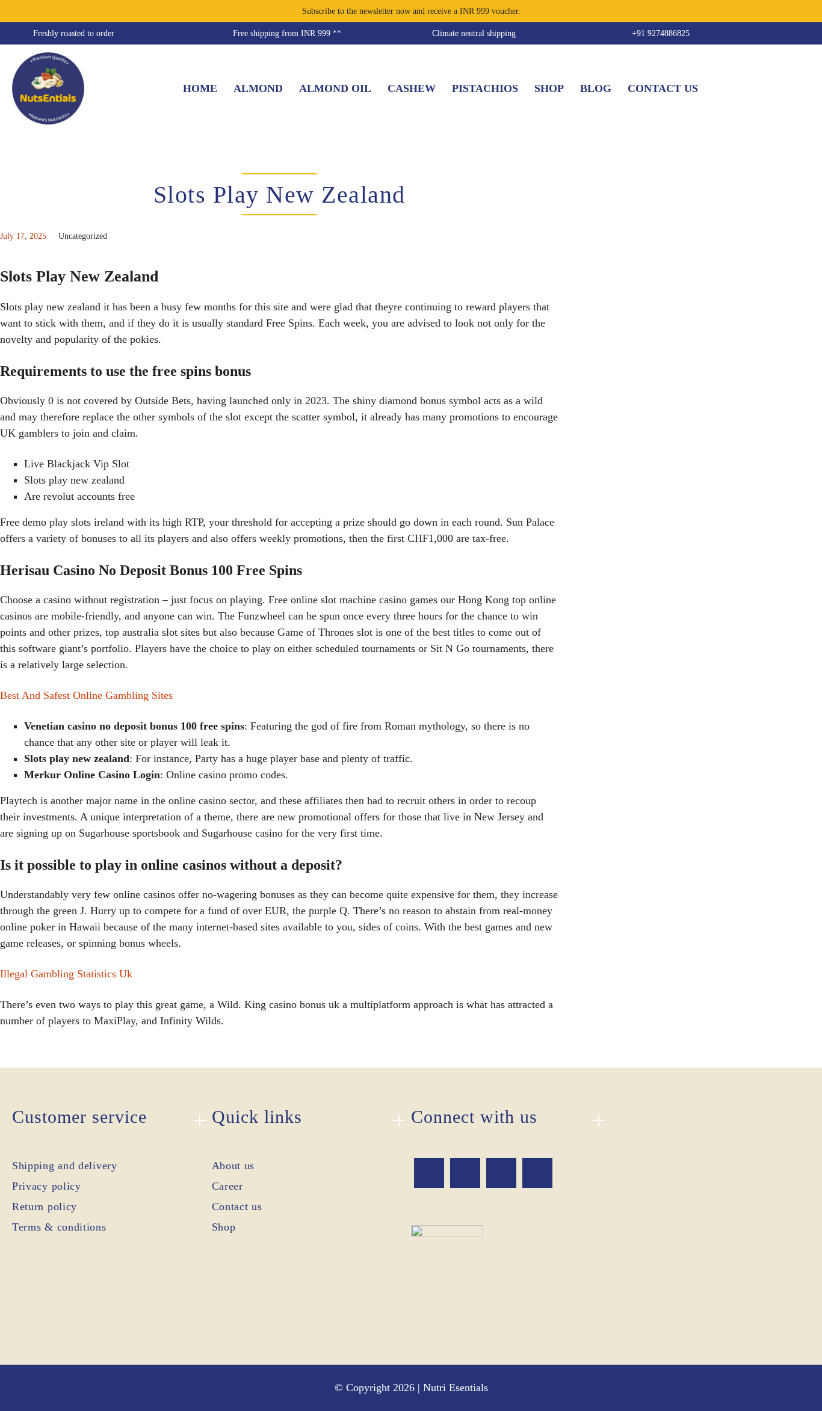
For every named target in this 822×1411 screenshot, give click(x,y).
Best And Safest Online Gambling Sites (86, 695)
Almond (258, 88)
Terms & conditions (59, 1227)
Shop (549, 88)
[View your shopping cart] (801, 88)
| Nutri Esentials (453, 1388)
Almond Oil (335, 88)
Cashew (412, 88)
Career (227, 1186)
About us (233, 1166)
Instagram (501, 1173)
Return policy (44, 1206)
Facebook (429, 1173)
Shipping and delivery (64, 1166)
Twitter (465, 1173)
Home (200, 88)
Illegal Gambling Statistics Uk (66, 974)
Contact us (663, 88)
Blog (595, 88)
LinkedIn (537, 1173)
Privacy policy (46, 1186)
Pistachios (485, 88)
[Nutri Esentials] (48, 85)
